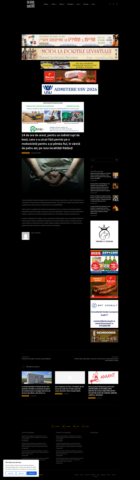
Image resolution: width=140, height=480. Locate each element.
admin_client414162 (35, 232)
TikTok (87, 426)
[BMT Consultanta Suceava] (104, 314)
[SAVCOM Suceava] (104, 261)
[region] (21, 468)
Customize (10, 473)
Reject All (21, 473)
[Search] (116, 160)
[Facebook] (110, 4)
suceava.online (39, 474)
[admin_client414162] (25, 236)
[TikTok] (83, 426)
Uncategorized (25, 153)
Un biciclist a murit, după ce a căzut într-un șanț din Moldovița (36, 358)
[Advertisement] (70, 20)
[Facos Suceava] (104, 286)
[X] (117, 4)
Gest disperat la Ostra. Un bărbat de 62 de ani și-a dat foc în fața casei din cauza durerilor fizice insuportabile (69, 389)
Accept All (31, 473)
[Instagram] (113, 4)
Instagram (68, 426)
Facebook (57, 426)
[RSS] (74, 426)
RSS (78, 426)
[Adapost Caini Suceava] (104, 234)
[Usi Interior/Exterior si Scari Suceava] (104, 336)
